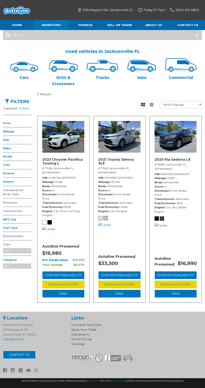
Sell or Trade (119, 25)
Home (17, 25)
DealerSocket (119, 380)
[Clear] (24, 108)
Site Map (78, 344)
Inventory (51, 25)
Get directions (13, 339)
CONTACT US (19, 355)
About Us (153, 25)
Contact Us (187, 25)
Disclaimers (80, 334)
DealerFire (93, 380)
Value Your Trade (84, 330)
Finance (85, 25)
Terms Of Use (81, 339)
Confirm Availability (63, 275)
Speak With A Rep (63, 284)
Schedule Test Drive (86, 325)
